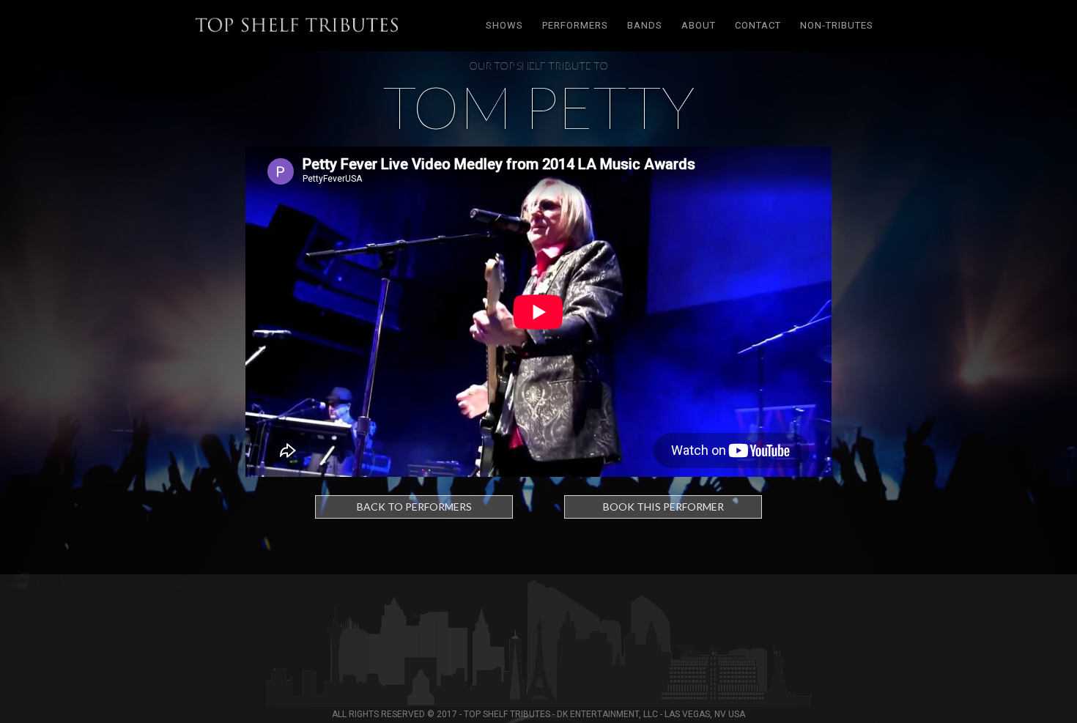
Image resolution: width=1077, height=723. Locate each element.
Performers (575, 25)
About (698, 25)
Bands (644, 25)
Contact (758, 25)
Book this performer (663, 506)
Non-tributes (836, 25)
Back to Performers (414, 506)
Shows (504, 25)
